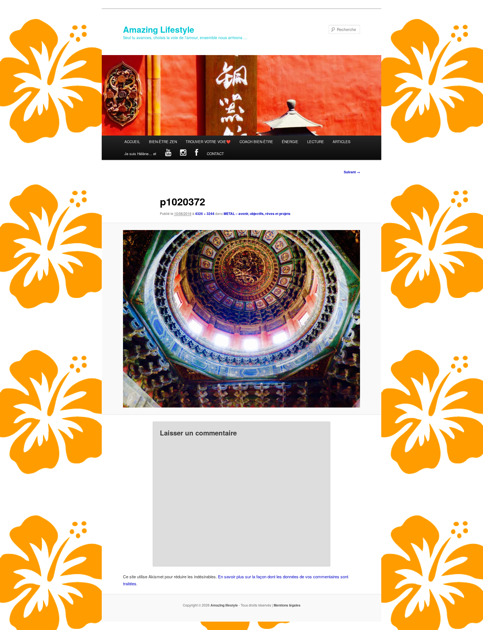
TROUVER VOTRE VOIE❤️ (208, 141)
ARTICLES (342, 141)
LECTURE (315, 141)
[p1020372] (241, 319)
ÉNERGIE (290, 141)
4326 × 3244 (204, 213)
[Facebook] (197, 154)
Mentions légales (287, 605)
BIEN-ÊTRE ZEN (163, 141)
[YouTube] (168, 154)
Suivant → (352, 171)
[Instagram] (183, 154)
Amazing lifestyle (224, 605)
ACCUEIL (132, 141)
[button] (241, 319)
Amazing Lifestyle (158, 29)
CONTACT (215, 153)
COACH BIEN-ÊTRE (256, 141)
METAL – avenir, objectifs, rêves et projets (257, 213)
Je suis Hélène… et (140, 153)
